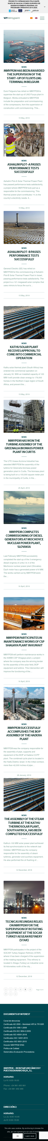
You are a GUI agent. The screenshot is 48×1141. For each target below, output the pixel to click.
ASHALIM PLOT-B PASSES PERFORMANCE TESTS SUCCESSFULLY (24, 255)
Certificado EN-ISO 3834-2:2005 (17, 1031)
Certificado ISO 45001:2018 (15, 1034)
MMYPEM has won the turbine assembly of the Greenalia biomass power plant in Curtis (24, 446)
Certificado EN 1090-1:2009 (15, 1027)
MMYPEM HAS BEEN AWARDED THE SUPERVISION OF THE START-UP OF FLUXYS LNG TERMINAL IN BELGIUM (24, 76)
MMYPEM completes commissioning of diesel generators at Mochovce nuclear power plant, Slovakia (24, 539)
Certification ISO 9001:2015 (15, 1041)
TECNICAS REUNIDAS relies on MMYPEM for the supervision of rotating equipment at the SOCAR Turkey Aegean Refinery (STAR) (24, 931)
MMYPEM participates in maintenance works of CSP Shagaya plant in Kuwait (24, 641)
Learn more (29, 1136)
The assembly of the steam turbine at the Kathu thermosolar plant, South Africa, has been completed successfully (24, 826)
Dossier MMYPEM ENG (14, 1044)
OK (18, 1136)
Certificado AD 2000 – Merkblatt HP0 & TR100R (24, 1024)
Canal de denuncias (12, 1020)
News (24, 67)
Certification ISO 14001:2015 (16, 1038)
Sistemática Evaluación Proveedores (19, 1051)
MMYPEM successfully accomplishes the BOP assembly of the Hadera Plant (24, 733)
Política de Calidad (11, 1048)
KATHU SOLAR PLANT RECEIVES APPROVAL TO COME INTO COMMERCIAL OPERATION (24, 352)
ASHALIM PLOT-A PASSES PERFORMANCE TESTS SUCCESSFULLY (24, 168)
